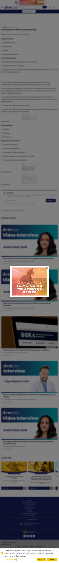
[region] (29, 555)
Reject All (52, 559)
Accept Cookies (41, 559)
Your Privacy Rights (11, 559)
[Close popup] (47, 268)
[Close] (56, 550)
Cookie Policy (22, 556)
